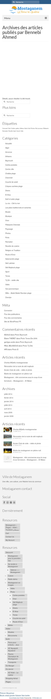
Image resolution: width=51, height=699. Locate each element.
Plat (36, 128)
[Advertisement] (25, 70)
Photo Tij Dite (28, 346)
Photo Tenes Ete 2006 (29, 338)
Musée (7, 212)
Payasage (9, 229)
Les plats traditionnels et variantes (18, 207)
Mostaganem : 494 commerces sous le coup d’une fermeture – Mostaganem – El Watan (29, 458)
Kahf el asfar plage (12, 199)
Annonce (8, 152)
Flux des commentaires (13, 318)
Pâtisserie (46, 128)
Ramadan (5, 131)
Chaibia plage (10, 173)
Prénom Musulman (7, 693)
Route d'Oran (10, 254)
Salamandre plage (12, 259)
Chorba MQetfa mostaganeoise (16, 362)
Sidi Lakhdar (10, 263)
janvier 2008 (8, 416)
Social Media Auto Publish (16, 698)
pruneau (40, 128)
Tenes (7, 276)
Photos (33, 128)
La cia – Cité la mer (12, 203)
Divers (7, 190)
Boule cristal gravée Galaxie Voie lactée (15, 695)
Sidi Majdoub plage (12, 267)
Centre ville (9, 169)
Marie (26, 128)
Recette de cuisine (12, 246)
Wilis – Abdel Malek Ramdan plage (18, 293)
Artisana (8, 156)
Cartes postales (11, 165)
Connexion (8, 310)
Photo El (15, 349)
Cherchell (8, 177)
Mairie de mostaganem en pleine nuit (18, 373)
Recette (10, 131)
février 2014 (8, 397)
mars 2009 (8, 412)
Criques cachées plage (14, 186)
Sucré (18, 131)
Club (9, 128)
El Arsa (8, 195)
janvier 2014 (8, 401)
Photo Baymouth (21, 334)
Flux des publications (12, 314)
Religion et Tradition (12, 250)
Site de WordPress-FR (12, 321)
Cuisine (13, 128)
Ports (7, 237)
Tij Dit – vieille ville (12, 280)
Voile (22, 131)
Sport (14, 131)
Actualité (8, 143)
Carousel (4, 128)
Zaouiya (8, 297)
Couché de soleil (11, 182)
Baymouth (9, 160)
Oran (7, 220)
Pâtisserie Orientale (12, 224)
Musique (8, 216)
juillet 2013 (8, 405)
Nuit (29, 128)
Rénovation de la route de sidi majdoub (19, 366)
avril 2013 (8, 409)
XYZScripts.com (37, 698)
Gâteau (22, 128)
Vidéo (7, 284)
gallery (17, 128)
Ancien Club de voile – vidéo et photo (18, 370)
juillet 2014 (8, 394)
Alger (7, 148)
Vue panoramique (12, 289)
